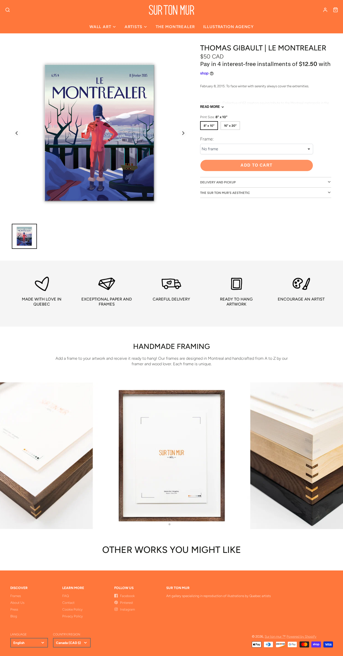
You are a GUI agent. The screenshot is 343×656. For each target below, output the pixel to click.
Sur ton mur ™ (275, 636)
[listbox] (256, 149)
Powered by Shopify (301, 636)
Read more (210, 107)
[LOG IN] (325, 9)
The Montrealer (175, 26)
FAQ (65, 596)
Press (14, 609)
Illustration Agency (228, 26)
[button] (169, 524)
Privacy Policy (72, 616)
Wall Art (100, 26)
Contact (68, 603)
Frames (15, 596)
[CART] (335, 9)
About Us (17, 603)
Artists (133, 26)
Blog (13, 616)
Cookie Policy (72, 609)
